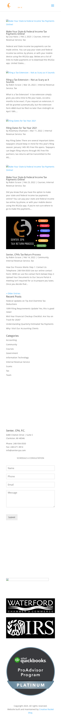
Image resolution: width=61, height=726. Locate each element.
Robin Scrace (15, 84)
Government (12, 353)
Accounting (11, 340)
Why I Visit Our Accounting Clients (22, 328)
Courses (37, 36)
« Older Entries (13, 293)
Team (8, 375)
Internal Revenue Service (18, 260)
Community (43, 257)
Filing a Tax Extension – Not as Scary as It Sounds (27, 81)
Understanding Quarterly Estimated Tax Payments (29, 324)
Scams (9, 366)
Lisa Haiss (13, 36)
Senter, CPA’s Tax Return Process (23, 254)
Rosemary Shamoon (18, 130)
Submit (11, 517)
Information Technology (17, 357)
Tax (24, 40)
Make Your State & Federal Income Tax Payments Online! (26, 32)
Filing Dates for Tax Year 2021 (21, 127)
